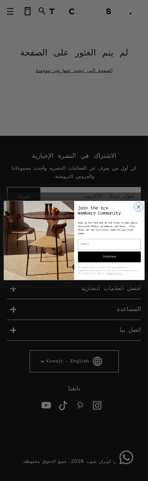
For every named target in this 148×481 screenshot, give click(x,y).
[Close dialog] (138, 206)
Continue (109, 257)
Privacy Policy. (114, 273)
